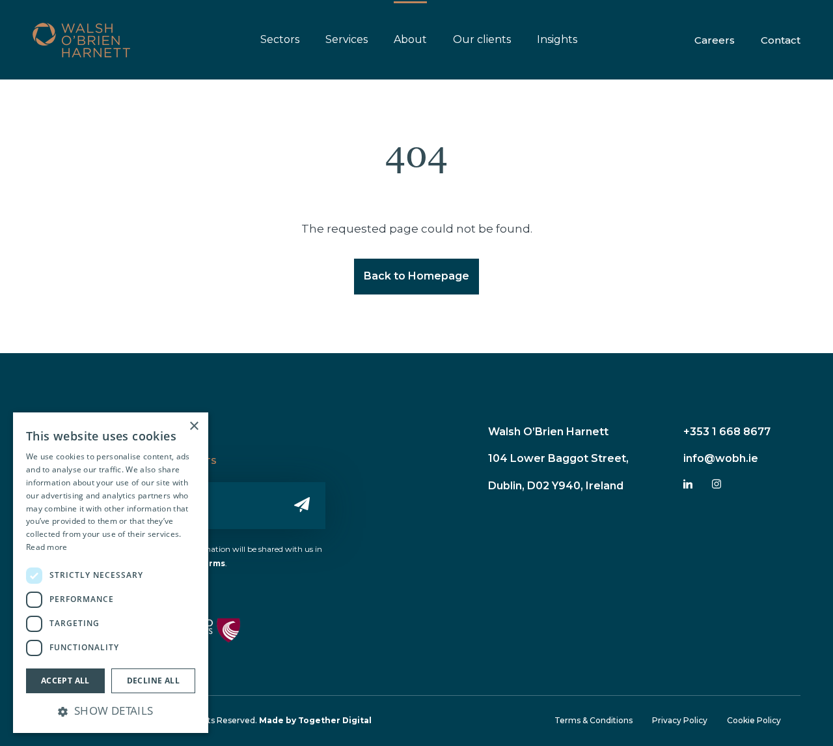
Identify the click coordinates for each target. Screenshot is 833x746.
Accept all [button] (65, 680)
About (410, 39)
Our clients (482, 39)
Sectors (279, 39)
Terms (211, 563)
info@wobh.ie (720, 458)
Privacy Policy (679, 720)
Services (346, 39)
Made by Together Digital (315, 720)
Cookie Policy (754, 720)
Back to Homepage (416, 276)
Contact (780, 40)
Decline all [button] (153, 680)
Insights (557, 39)
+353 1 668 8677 (727, 431)
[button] (110, 711)
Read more (47, 546)
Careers (714, 40)
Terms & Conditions (593, 720)
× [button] (193, 426)
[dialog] (110, 572)
